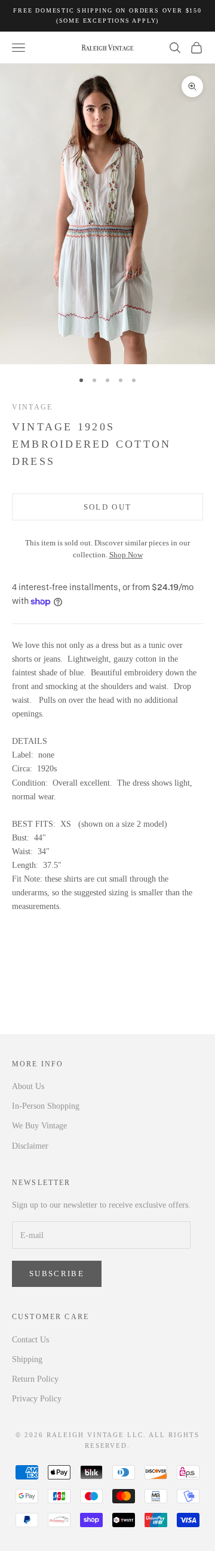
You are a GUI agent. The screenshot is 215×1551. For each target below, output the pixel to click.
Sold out (108, 506)
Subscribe (56, 1273)
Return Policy (35, 1379)
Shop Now (126, 555)
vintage (32, 407)
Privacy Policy (37, 1398)
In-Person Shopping (45, 1106)
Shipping (27, 1359)
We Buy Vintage (39, 1125)
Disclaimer (30, 1145)
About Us (28, 1086)
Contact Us (30, 1339)
